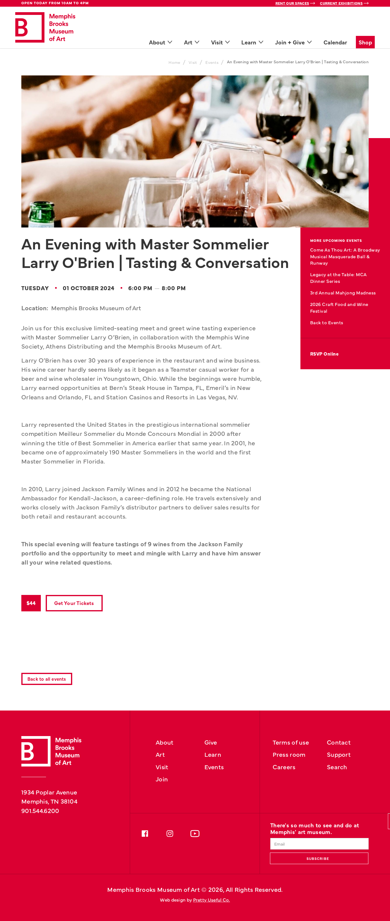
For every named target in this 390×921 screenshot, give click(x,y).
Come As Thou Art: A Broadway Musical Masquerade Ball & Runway (345, 256)
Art (160, 754)
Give (210, 742)
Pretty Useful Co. (211, 899)
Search (337, 766)
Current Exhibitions (341, 3)
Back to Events (326, 322)
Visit (193, 62)
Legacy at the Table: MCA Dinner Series (338, 277)
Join (162, 778)
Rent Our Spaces (292, 3)
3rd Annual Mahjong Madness (343, 292)
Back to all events (46, 679)
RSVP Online (324, 353)
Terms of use (291, 742)
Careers (284, 766)
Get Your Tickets (74, 602)
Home (174, 62)
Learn (213, 754)
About (165, 742)
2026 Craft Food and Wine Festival (339, 307)
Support (339, 754)
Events (211, 62)
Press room (289, 754)
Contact (339, 742)
